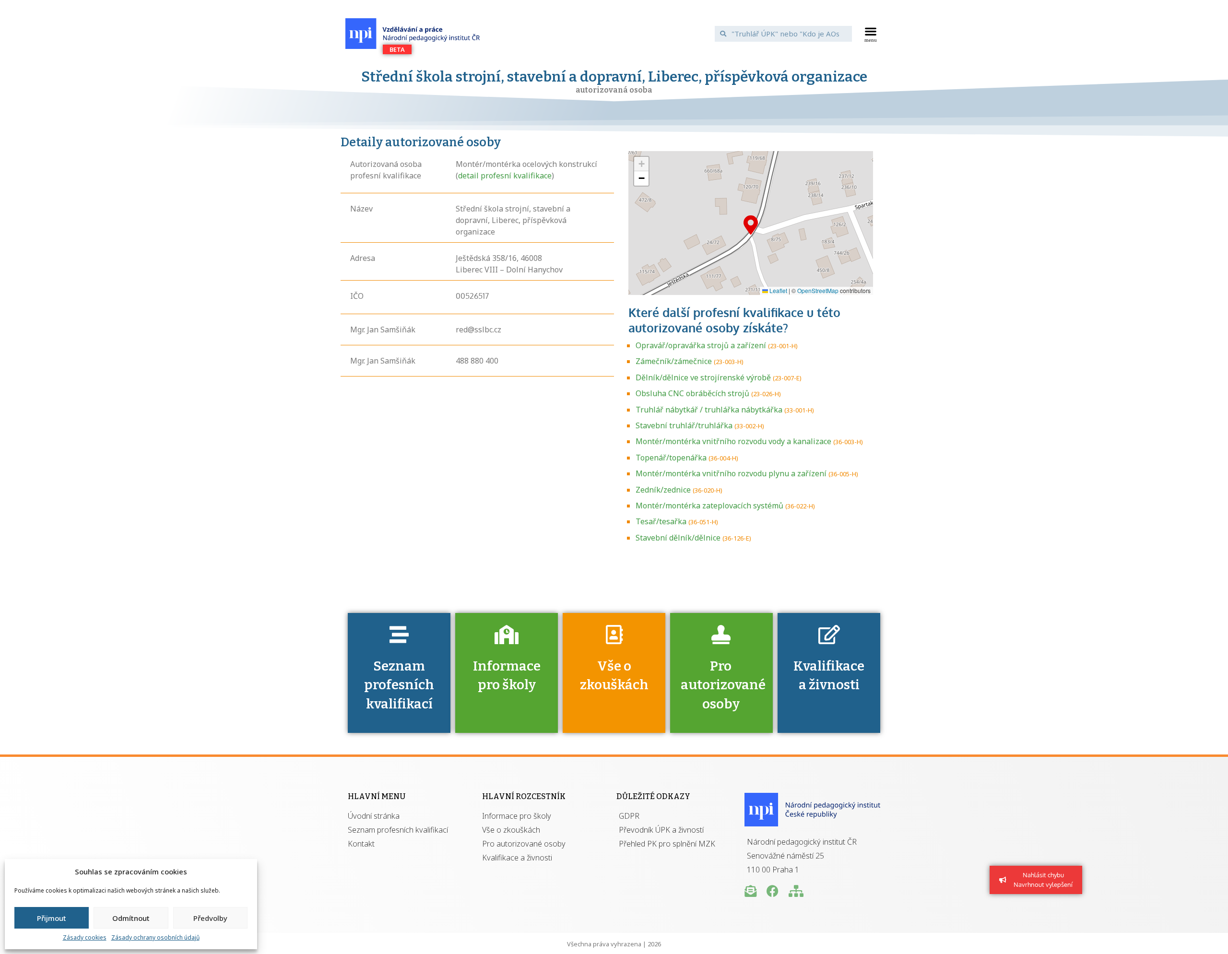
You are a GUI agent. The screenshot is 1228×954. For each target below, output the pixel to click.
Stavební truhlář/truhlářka (684, 425)
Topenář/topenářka (671, 457)
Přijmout (51, 918)
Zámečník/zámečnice (674, 361)
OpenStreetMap (817, 290)
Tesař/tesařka (661, 521)
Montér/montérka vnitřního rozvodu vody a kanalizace (733, 441)
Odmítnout (131, 918)
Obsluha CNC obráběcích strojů (692, 393)
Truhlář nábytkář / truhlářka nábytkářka (709, 409)
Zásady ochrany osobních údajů (155, 937)
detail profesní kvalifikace (505, 175)
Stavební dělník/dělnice (678, 537)
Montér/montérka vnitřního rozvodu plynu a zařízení (731, 473)
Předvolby (210, 918)
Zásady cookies (84, 937)
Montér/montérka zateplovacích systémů (709, 505)
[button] (871, 34)
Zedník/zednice (663, 489)
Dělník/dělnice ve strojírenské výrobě (703, 377)
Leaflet (777, 290)
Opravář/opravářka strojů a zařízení (701, 345)
